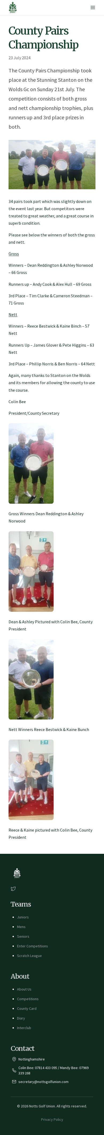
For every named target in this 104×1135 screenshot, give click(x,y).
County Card (27, 1008)
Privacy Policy (52, 1119)
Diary (21, 1018)
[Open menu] (93, 7)
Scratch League (29, 955)
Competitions (28, 998)
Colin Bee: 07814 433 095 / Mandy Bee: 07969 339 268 (53, 1070)
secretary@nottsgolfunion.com (43, 1081)
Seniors (23, 936)
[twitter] (13, 888)
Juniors (23, 917)
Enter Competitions (32, 946)
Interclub (24, 1027)
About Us (24, 989)
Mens (21, 926)
